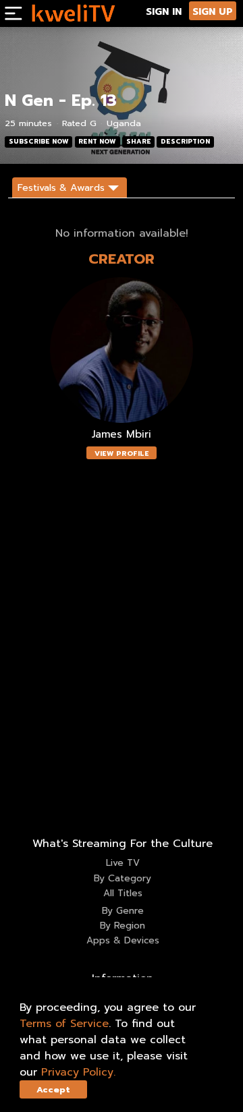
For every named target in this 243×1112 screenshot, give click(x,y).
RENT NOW (97, 141)
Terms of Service (64, 1024)
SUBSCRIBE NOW (39, 141)
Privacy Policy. (78, 1072)
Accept (53, 1089)
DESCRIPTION (185, 141)
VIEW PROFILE (121, 453)
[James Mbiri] (121, 350)
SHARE (138, 141)
